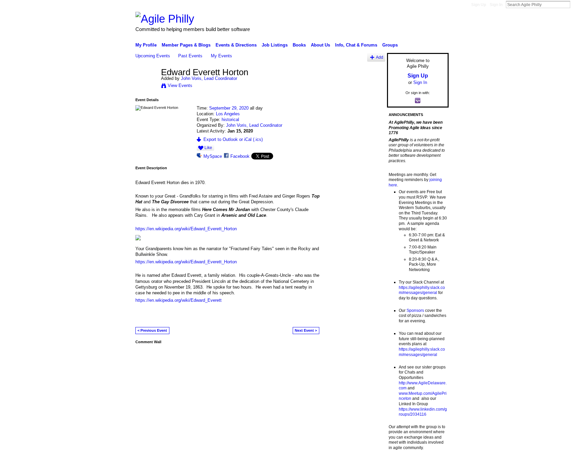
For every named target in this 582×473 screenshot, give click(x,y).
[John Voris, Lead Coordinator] (146, 87)
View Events (180, 85)
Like (208, 147)
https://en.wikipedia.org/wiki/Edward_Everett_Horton (186, 228)
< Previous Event (152, 330)
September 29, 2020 (229, 108)
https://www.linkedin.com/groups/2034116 (423, 412)
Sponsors (415, 310)
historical (230, 119)
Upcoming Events (152, 55)
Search (575, 4)
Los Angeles (228, 113)
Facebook (240, 156)
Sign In (496, 4)
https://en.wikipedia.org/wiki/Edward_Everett (178, 300)
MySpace (212, 156)
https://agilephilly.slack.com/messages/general (422, 290)
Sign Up (478, 4)
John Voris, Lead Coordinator (209, 78)
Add (379, 57)
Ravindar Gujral (185, 465)
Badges (372, 465)
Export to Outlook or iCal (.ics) (233, 139)
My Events (221, 55)
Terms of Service (433, 465)
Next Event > (306, 330)
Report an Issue (398, 465)
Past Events (190, 55)
